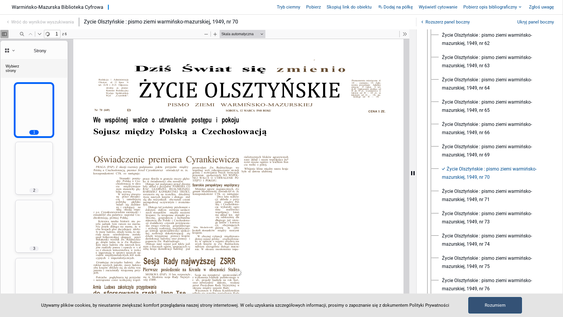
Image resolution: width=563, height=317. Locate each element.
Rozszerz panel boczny (447, 22)
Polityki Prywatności (429, 305)
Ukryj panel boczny (535, 22)
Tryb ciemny (288, 7)
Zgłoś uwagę (541, 7)
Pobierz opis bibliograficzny (490, 7)
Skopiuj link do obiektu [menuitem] (349, 7)
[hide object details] (412, 173)
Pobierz (313, 7)
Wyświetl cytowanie (438, 7)
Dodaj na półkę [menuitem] (398, 7)
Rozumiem (495, 305)
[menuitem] (495, 39)
